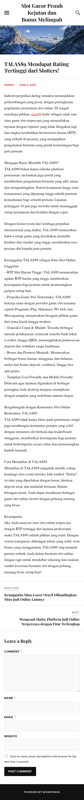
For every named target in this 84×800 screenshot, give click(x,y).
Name (9, 698)
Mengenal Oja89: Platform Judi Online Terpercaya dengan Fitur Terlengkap (49, 621)
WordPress (51, 791)
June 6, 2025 (27, 84)
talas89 (36, 114)
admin (9, 84)
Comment (13, 651)
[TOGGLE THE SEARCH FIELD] (77, 12)
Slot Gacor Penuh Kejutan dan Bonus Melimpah (42, 12)
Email (10, 717)
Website (10, 736)
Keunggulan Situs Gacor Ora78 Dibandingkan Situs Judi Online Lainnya (40, 597)
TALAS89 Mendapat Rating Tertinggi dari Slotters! (36, 67)
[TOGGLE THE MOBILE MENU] (6, 12)
